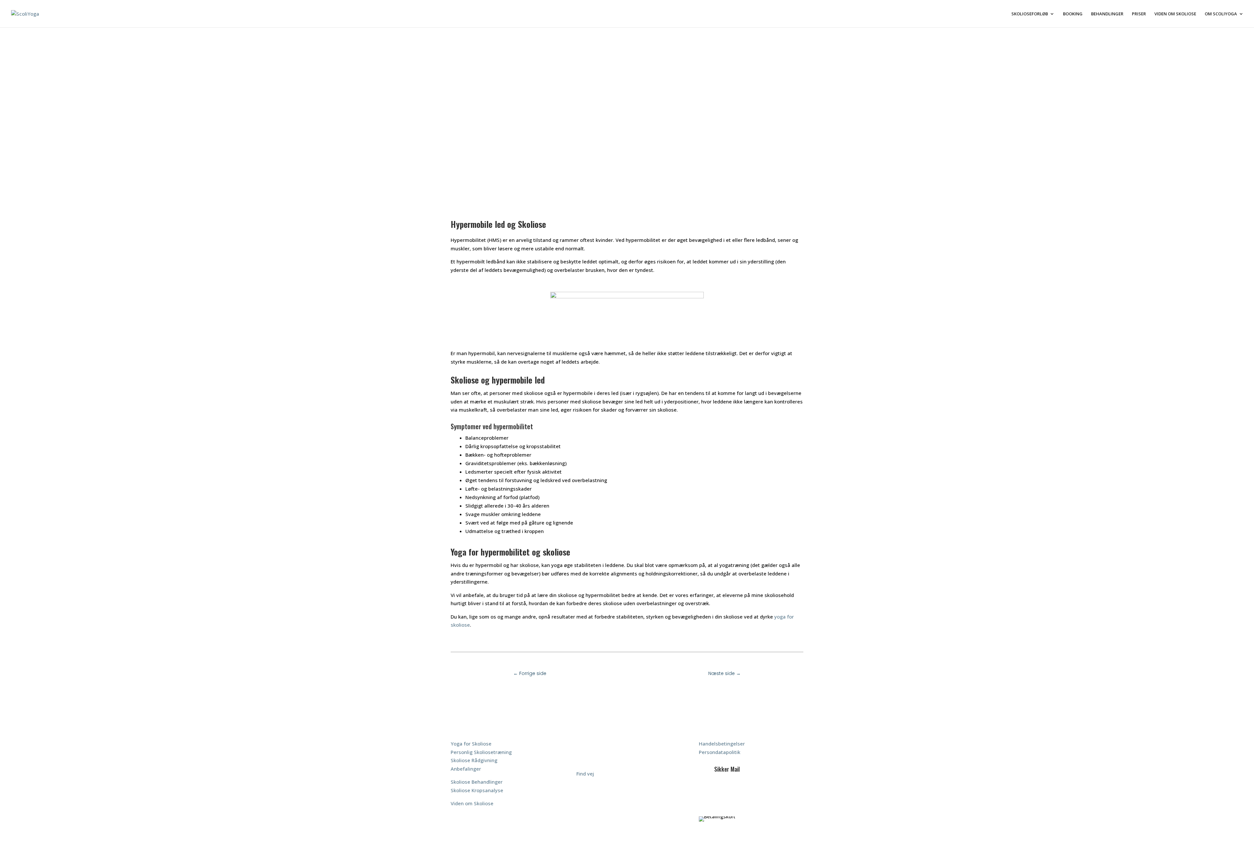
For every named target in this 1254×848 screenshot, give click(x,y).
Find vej (585, 773)
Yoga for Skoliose (471, 743)
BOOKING (1073, 14)
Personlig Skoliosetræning (481, 752)
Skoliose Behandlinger (477, 781)
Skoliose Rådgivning (474, 760)
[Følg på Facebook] (709, 791)
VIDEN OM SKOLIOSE (1175, 14)
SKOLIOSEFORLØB (1029, 14)
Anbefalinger (466, 768)
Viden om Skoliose (472, 803)
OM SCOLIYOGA (1221, 14)
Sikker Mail (727, 769)
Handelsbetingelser (722, 743)
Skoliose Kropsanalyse (477, 790)
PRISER (1139, 14)
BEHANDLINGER (1107, 14)
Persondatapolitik (719, 752)
